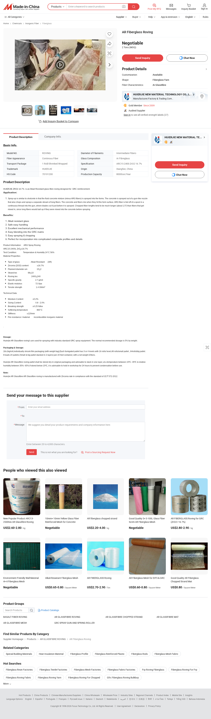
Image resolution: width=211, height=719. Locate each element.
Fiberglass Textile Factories (53, 669)
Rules (205, 16)
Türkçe (170, 699)
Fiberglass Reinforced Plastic (109, 653)
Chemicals (17, 23)
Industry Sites (127, 695)
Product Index (162, 695)
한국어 (132, 699)
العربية (123, 699)
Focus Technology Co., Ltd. (84, 706)
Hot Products (25, 695)
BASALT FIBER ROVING (15, 616)
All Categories (15, 16)
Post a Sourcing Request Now (98, 452)
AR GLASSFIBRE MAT (168, 616)
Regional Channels (144, 695)
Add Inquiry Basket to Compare (61, 121)
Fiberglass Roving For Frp (184, 669)
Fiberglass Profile (79, 653)
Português (50, 699)
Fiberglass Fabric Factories (121, 669)
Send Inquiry (142, 57)
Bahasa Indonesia (197, 699)
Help (150, 16)
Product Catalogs (50, 610)
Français (62, 699)
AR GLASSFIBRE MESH (15, 622)
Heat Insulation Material (51, 653)
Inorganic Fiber (32, 23)
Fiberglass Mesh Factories (87, 669)
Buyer (135, 16)
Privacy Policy (154, 706)
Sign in (204, 8)
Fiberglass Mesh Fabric (166, 653)
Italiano (89, 699)
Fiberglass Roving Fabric (18, 677)
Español (39, 699)
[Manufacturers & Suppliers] (21, 6)
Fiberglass (47, 23)
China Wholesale (92, 695)
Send (31, 452)
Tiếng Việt (180, 699)
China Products (41, 695)
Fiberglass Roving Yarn (49, 677)
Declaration (140, 706)
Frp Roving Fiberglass (153, 669)
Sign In (127, 114)
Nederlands (112, 699)
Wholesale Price (110, 695)
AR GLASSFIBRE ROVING (67, 616)
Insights (188, 695)
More (6, 683)
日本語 (142, 699)
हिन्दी (150, 699)
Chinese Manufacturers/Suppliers (66, 695)
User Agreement (124, 706)
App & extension (169, 16)
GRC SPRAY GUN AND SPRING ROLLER (74, 622)
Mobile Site (177, 695)
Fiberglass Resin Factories (19, 669)
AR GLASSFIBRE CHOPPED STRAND (124, 616)
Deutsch (99, 699)
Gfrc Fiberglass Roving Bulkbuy (123, 677)
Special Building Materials (19, 653)
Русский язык (76, 699)
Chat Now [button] (189, 57)
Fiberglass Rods (139, 653)
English (28, 699)
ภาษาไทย (159, 699)
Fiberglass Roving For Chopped (84, 677)
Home (6, 23)
